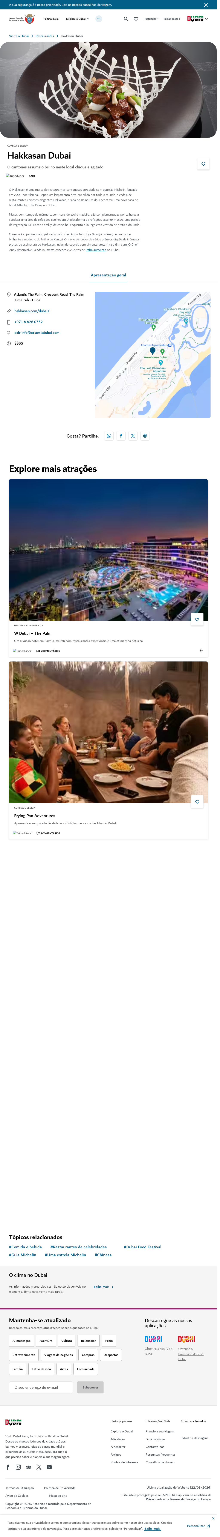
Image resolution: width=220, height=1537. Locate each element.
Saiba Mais (101, 1287)
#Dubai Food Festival (142, 1247)
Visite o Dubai (19, 36)
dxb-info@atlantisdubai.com (36, 333)
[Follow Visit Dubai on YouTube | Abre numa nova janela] (49, 1467)
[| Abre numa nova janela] (18, 1467)
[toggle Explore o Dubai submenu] (88, 19)
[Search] (126, 18)
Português (150, 18)
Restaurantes (45, 36)
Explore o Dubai (76, 18)
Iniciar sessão (171, 18)
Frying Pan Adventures (34, 816)
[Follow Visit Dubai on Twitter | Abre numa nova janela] (38, 1467)
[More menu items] (98, 18)
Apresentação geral (108, 275)
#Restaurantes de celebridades (78, 1247)
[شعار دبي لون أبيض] (14, 1423)
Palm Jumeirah (96, 250)
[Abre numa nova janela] (121, 436)
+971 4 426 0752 (28, 322)
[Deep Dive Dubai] (108, 914)
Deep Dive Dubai (29, 998)
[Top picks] (136, 18)
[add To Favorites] (203, 163)
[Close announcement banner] (206, 4)
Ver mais (22, 1215)
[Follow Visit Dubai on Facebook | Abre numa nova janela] (8, 1467)
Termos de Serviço (183, 1499)
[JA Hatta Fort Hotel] (108, 1097)
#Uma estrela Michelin (65, 1255)
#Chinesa (103, 1255)
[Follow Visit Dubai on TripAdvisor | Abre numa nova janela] (28, 1467)
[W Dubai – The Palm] (108, 550)
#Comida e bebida (25, 1247)
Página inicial (51, 18)
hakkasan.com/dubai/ (31, 311)
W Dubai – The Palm (33, 634)
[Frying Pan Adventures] (108, 732)
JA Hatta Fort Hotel (31, 1181)
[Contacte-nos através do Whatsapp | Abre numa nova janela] (109, 436)
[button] (198, 1525)
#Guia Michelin (22, 1255)
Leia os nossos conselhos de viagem (86, 4)
